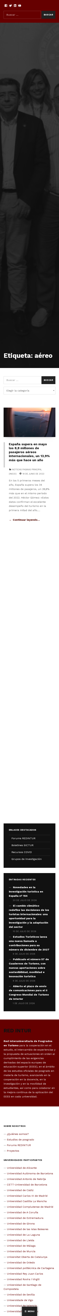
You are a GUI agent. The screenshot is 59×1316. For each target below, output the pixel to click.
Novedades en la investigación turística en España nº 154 (26, 891)
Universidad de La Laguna (23, 1234)
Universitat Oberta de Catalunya (27, 1256)
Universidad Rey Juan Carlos (25, 1273)
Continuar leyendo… (26, 519)
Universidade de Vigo (20, 1300)
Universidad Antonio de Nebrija (26, 1179)
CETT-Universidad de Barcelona (27, 1184)
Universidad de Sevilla (21, 1294)
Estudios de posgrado (20, 1139)
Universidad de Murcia (21, 1251)
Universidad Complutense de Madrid (30, 1206)
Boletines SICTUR (22, 845)
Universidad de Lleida (20, 1240)
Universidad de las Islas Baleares (27, 1229)
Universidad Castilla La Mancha (27, 1201)
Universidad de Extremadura (25, 1218)
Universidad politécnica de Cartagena (30, 1268)
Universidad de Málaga (21, 1245)
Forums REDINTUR (23, 838)
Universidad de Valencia (22, 1305)
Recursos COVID (21, 852)
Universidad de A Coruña (22, 1212)
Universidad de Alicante (22, 1167)
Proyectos (13, 1150)
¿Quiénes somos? (18, 1134)
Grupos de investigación (26, 859)
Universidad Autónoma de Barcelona (30, 1173)
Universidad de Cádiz (20, 1190)
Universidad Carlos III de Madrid (27, 1195)
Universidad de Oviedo (21, 1262)
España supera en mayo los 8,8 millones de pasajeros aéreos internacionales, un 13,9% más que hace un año (29, 452)
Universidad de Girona (21, 1223)
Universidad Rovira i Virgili (23, 1279)
